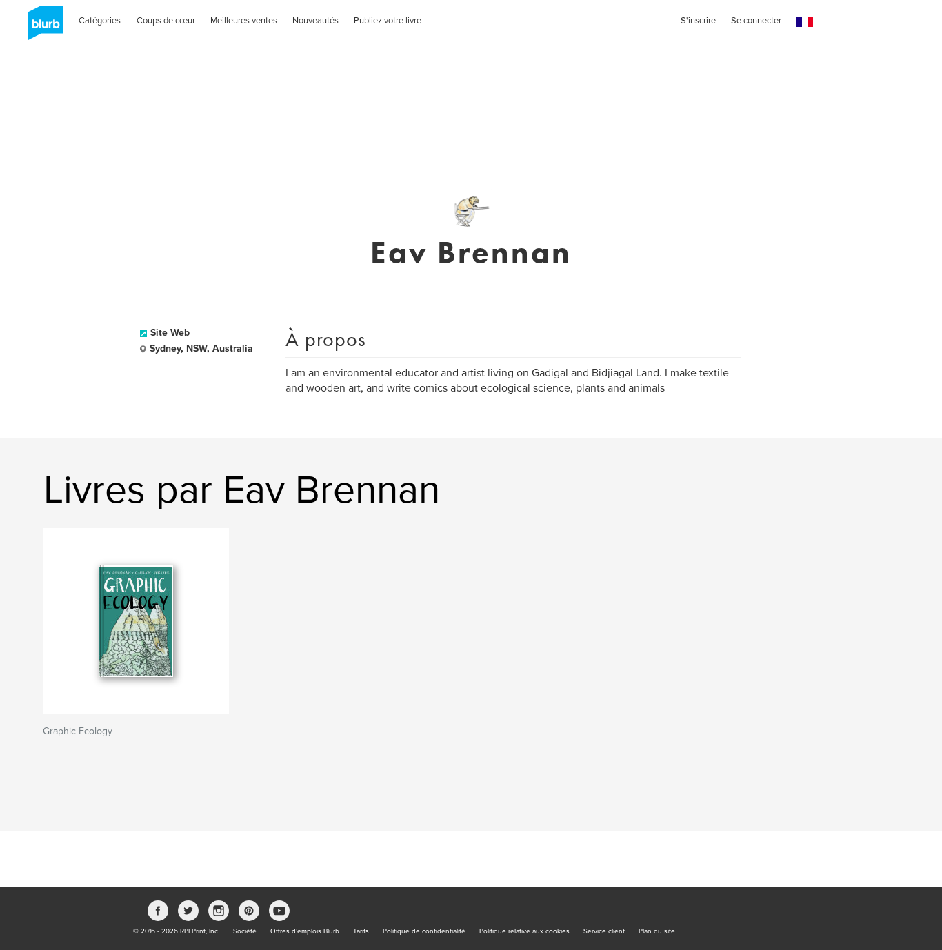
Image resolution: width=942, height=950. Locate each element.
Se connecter (756, 20)
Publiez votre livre (387, 20)
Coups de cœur (166, 20)
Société (245, 931)
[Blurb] (41, 27)
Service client (604, 931)
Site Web (170, 332)
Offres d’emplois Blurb (304, 931)
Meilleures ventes (243, 20)
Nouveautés (315, 20)
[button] (804, 22)
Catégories (100, 20)
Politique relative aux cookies (524, 931)
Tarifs (361, 931)
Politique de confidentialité (424, 931)
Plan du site (657, 931)
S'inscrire (698, 20)
